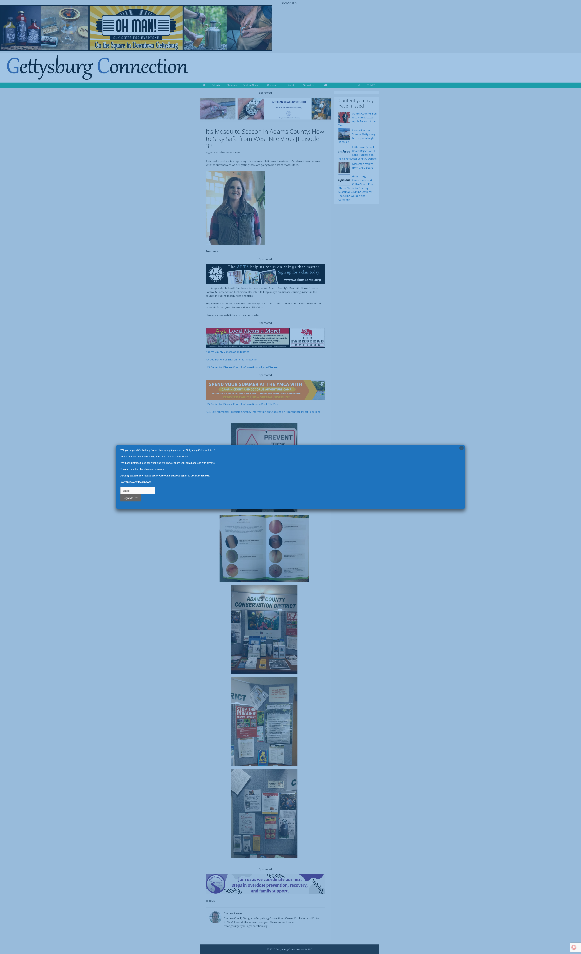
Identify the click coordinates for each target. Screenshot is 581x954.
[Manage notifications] (573, 947)
